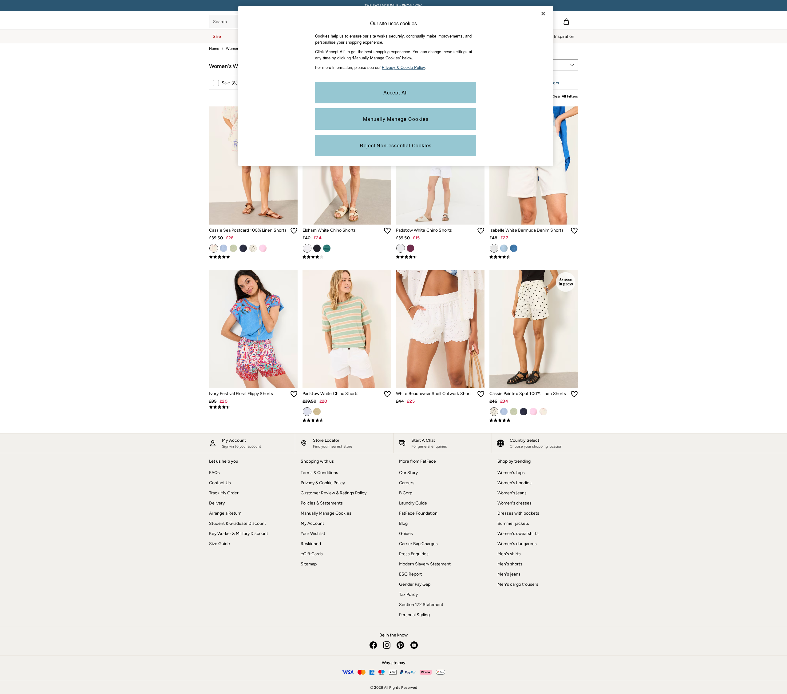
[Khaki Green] (317, 411)
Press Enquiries (414, 553)
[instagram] (387, 645)
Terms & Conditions (319, 472)
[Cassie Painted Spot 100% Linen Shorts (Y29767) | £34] (533, 329)
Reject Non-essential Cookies (396, 145)
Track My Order (224, 493)
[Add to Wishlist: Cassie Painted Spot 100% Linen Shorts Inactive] (574, 394)
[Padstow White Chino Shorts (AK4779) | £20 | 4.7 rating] (347, 420)
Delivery (217, 503)
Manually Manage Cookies (326, 513)
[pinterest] (400, 645)
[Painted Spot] (253, 248)
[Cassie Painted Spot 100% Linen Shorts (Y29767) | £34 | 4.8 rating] (533, 420)
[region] (395, 86)
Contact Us (220, 482)
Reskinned (311, 543)
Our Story (408, 472)
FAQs (214, 472)
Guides (406, 533)
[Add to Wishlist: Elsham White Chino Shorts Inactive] (387, 230)
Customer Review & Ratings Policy (333, 493)
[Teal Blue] (326, 248)
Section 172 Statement (421, 604)
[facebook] (373, 645)
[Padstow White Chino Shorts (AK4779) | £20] (347, 329)
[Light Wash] (504, 248)
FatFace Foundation (418, 513)
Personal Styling (414, 614)
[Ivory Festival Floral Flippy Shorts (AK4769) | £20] (253, 329)
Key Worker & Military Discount (238, 533)
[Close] (543, 13)
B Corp (405, 493)
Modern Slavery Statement (425, 564)
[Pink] (263, 248)
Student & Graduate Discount (237, 523)
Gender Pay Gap (414, 584)
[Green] (233, 248)
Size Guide (219, 543)
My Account (312, 523)
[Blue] (223, 248)
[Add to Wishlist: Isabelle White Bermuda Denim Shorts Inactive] (574, 230)
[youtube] (414, 645)
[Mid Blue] (513, 248)
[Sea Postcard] (214, 248)
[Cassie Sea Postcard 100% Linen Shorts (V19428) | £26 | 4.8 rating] (253, 257)
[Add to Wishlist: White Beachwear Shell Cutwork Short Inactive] (480, 394)
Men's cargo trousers (517, 584)
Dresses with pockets (518, 513)
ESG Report (410, 574)
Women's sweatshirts (518, 533)
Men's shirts (509, 553)
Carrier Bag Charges (418, 543)
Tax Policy (408, 594)
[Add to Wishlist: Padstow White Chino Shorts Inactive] (480, 230)
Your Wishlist (313, 533)
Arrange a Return (225, 513)
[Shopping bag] (566, 21)
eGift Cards (312, 553)
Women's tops (511, 472)
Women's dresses (514, 503)
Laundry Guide (413, 503)
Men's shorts (509, 564)
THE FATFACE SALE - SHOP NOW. (394, 5)
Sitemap (309, 564)
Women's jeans (512, 493)
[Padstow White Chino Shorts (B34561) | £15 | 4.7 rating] (440, 257)
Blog (403, 523)
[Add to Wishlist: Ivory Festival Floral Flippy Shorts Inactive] (294, 394)
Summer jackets (513, 523)
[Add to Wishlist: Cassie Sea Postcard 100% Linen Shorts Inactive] (294, 230)
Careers (406, 482)
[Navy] (243, 248)
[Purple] (410, 248)
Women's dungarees (517, 543)
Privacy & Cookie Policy (323, 482)
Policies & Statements (322, 503)
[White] (307, 248)
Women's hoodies (514, 482)
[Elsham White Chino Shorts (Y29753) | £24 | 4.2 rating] (347, 257)
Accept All (395, 92)
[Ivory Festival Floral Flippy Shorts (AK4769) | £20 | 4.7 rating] (253, 407)
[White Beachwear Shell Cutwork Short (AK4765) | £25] (440, 329)
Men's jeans (508, 574)
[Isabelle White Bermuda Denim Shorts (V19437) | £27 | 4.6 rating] (533, 257)
